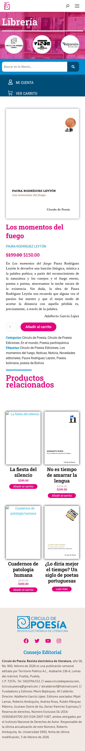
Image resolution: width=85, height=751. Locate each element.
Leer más (62, 589)
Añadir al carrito (38, 327)
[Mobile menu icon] (77, 6)
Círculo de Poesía (34, 338)
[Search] (73, 67)
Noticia (53, 353)
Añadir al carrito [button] (23, 486)
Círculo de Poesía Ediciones (39, 348)
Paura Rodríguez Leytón (38, 358)
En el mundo (29, 343)
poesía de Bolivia (32, 363)
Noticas (41, 353)
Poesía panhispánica (54, 343)
